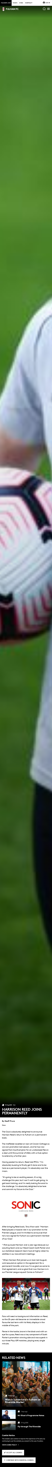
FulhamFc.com (6, 3)
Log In (48, 3)
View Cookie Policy (9, 1445)
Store (21, 3)
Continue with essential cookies (20, 1460)
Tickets (15, 3)
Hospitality (28, 3)
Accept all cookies (14, 1453)
